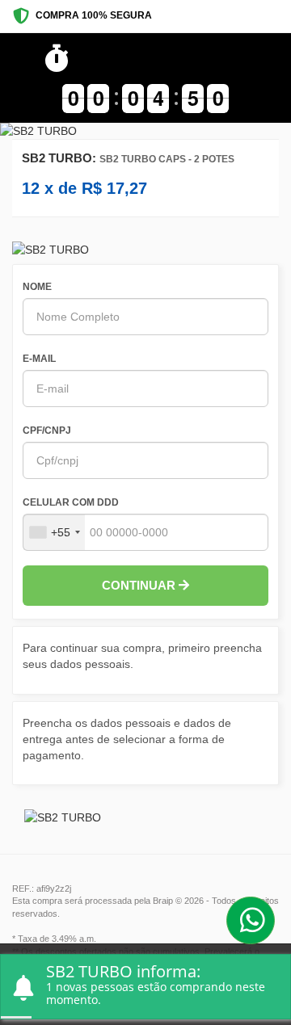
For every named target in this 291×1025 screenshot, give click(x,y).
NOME (37, 286)
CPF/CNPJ (47, 430)
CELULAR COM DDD (71, 502)
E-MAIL (39, 358)
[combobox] (54, 532)
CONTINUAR (140, 585)
